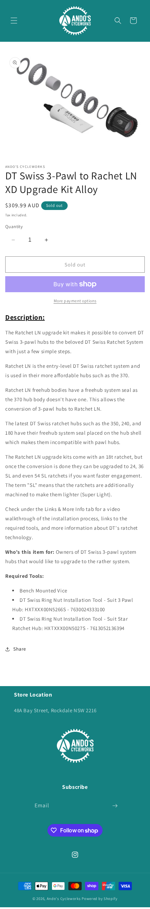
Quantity (14, 227)
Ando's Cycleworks (64, 898)
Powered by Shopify (100, 898)
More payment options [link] (75, 300)
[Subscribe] (114, 806)
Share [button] (19, 649)
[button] (14, 20)
